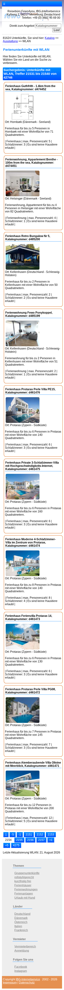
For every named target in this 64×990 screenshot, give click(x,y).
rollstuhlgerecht (24, 877)
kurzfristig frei (22, 881)
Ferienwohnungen (26, 889)
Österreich (20, 922)
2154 (8, 839)
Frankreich (21, 930)
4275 (16, 845)
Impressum (10, 982)
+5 (6, 845)
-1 (19, 834)
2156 (30, 839)
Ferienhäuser (22, 885)
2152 (40, 834)
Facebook (20, 966)
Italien (18, 926)
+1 (50, 839)
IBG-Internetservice (28, 979)
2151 (29, 834)
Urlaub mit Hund (24, 897)
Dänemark (21, 917)
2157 (41, 839)
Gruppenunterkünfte (26, 873)
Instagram (20, 970)
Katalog (50, 37)
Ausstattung (10, 41)
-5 (12, 834)
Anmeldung (21, 950)
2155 (19, 839)
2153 (51, 834)
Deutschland (22, 913)
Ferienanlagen (23, 893)
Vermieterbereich (25, 946)
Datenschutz (27, 982)
